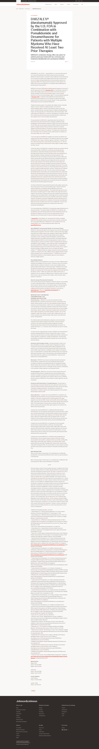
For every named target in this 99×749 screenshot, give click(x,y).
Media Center (21, 8)
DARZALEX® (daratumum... (37, 8)
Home (17, 8)
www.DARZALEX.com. (36, 225)
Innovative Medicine (34, 15)
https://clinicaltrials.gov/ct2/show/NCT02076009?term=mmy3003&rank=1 (48, 544)
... (31, 8)
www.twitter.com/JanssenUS (51, 290)
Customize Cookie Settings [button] (44, 733)
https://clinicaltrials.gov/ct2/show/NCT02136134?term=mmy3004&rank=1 (47, 554)
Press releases (27, 8)
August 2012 (35, 218)
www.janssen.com (35, 290)
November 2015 (49, 90)
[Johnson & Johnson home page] (23, 4)
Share (66, 61)
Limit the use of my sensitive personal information (23, 742)
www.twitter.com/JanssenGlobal (38, 291)
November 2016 (35, 96)
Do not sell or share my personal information (22, 741)
